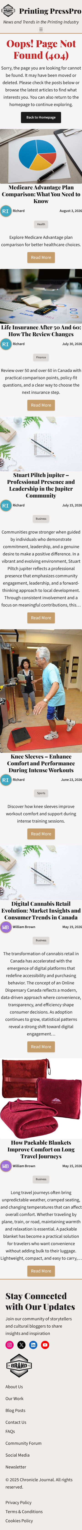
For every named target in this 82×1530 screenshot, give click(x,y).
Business (41, 519)
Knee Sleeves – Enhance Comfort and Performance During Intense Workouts (41, 763)
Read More (41, 257)
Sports (41, 793)
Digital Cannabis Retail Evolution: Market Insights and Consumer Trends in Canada (41, 910)
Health (41, 224)
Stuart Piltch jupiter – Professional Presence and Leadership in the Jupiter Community (41, 485)
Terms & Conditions (24, 1512)
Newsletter (15, 1467)
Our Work (14, 1399)
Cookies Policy (19, 1521)
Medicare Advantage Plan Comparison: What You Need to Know (41, 194)
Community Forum (23, 1443)
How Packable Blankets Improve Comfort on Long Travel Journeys (41, 1149)
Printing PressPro (50, 10)
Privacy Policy (18, 1502)
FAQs (10, 1431)
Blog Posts (15, 1410)
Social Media (17, 1455)
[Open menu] (41, 29)
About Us (14, 1387)
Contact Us (15, 1422)
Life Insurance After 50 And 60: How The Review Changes (41, 330)
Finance (41, 357)
